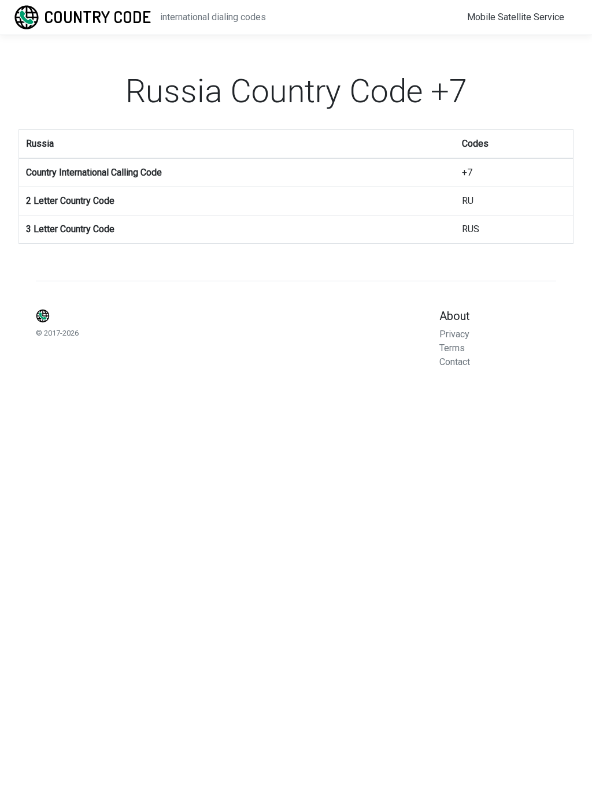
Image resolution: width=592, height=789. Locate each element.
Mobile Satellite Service (515, 17)
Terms (452, 348)
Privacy (454, 334)
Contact (454, 361)
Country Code (97, 16)
